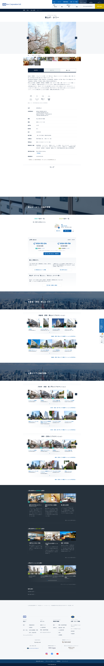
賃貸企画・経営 (62, 627)
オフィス (59, 1)
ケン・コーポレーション (76, 628)
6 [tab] (54, 332)
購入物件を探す (31, 594)
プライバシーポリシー (50, 661)
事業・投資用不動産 (44, 629)
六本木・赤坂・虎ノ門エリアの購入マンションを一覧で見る (62, 429)
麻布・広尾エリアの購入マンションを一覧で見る (65, 479)
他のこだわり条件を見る (70, 520)
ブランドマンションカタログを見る (68, 584)
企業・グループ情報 (73, 1)
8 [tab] (54, 580)
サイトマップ (65, 661)
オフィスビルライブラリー (45, 632)
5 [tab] (53, 332)
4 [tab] (52, 332)
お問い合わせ (99, 6)
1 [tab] (49, 332)
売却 (59, 632)
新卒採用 (72, 631)
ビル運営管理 (43, 627)
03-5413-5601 (64, 246)
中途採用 (72, 633)
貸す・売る (25, 630)
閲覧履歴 (91, 2)
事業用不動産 (65, 1)
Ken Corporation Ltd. (11, 4)
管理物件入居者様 (83, 2)
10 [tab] (56, 580)
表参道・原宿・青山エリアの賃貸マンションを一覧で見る (63, 336)
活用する (68, 5)
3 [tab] (51, 332)
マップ (43, 248)
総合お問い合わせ (40, 661)
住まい (54, 1)
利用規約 (58, 661)
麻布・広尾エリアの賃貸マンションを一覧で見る (65, 457)
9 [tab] (55, 580)
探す (54, 5)
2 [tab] (50, 332)
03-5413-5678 (40, 246)
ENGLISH (81, 1)
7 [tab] (53, 580)
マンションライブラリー (88, 6)
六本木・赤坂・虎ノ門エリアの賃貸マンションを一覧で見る (62, 407)
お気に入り (100, 2)
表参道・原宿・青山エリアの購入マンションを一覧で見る (63, 357)
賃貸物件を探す (31, 591)
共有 (101, 342)
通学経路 (38, 153)
